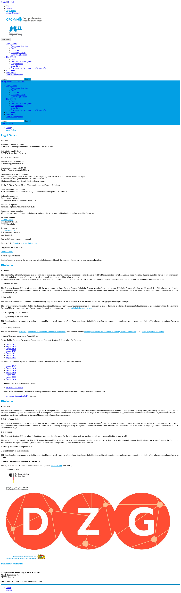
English (11, 2)
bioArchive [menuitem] (15, 66)
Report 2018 (11, 346)
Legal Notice (11, 130)
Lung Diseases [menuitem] (11, 44)
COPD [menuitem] (13, 48)
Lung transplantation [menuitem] (19, 55)
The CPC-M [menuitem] (11, 57)
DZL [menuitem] (8, 6)
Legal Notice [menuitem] (11, 11)
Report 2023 (11, 357)
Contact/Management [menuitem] (14, 75)
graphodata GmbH (8, 230)
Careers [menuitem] (9, 8)
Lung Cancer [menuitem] (16, 50)
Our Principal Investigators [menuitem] (21, 61)
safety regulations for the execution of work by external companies (110, 332)
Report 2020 (11, 351)
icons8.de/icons (7, 252)
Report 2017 (11, 344)
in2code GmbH (7, 220)
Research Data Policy (14, 388)
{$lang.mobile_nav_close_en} (13, 81)
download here (56, 466)
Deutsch (4, 2)
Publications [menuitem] (10, 70)
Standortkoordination (12, 563)
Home (8, 128)
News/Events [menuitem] (11, 72)
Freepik (16, 243)
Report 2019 (11, 349)
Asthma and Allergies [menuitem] (19, 46)
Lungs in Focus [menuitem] (17, 64)
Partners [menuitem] (14, 59)
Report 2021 (11, 353)
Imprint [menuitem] (9, 590)
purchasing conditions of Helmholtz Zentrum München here (42, 332)
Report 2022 (11, 355)
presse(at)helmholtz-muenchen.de (79, 308)
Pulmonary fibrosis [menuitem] (18, 53)
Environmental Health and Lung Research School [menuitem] (30, 68)
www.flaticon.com (30, 243)
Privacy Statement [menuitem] (13, 13)
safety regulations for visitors (153, 332)
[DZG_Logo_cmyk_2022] (88, 549)
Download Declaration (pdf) (17, 396)
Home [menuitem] (8, 588)
